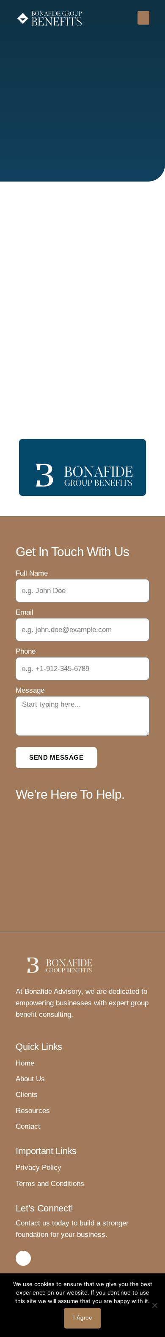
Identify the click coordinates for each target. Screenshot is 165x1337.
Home (25, 1063)
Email (24, 612)
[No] (154, 1305)
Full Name (32, 573)
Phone (26, 651)
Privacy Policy (38, 1168)
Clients (27, 1095)
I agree (82, 1318)
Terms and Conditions (50, 1184)
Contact (28, 1126)
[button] (143, 18)
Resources (33, 1111)
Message (30, 690)
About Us (30, 1079)
